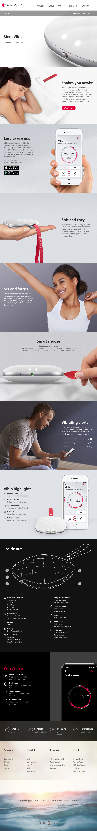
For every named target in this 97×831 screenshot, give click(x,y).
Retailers (15, 728)
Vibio (29, 768)
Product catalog (55, 762)
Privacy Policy (78, 759)
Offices (6, 762)
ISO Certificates (79, 765)
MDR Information (79, 771)
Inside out (86, 14)
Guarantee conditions (57, 765)
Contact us (39, 728)
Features (76, 14)
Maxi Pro (30, 765)
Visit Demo (31, 771)
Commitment (8, 759)
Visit (28, 759)
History (6, 768)
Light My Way (32, 762)
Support (53, 768)
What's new (68, 108)
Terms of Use (78, 762)
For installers (87, 728)
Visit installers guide (57, 759)
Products (61, 728)
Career (6, 765)
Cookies (76, 768)
